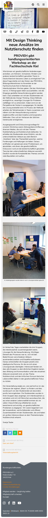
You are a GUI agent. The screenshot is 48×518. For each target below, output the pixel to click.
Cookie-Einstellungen (11, 487)
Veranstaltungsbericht (10, 452)
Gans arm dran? (8, 443)
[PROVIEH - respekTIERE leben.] (8, 8)
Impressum (7, 482)
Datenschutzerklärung (11, 484)
